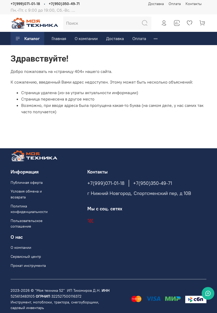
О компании (86, 38)
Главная (59, 38)
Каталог (32, 38)
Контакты (194, 3)
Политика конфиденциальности (29, 209)
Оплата (175, 3)
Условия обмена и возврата (26, 194)
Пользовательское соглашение (27, 223)
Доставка (156, 3)
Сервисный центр (26, 256)
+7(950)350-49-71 (64, 3)
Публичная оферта (27, 182)
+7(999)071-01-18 (25, 3)
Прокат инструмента (28, 265)
